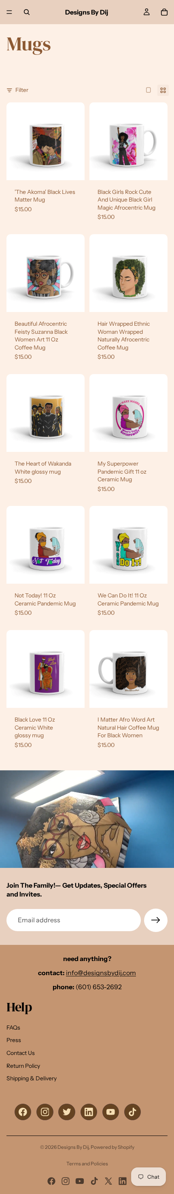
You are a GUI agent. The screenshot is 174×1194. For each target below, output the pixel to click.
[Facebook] (51, 1181)
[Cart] (164, 12)
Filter (21, 90)
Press (13, 1040)
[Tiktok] (94, 1181)
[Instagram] (65, 1181)
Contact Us (20, 1053)
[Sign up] (156, 920)
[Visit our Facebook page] (23, 1112)
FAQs (13, 1027)
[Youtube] (80, 1181)
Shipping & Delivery (31, 1078)
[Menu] (9, 12)
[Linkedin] (122, 1181)
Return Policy (23, 1065)
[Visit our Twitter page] (66, 1112)
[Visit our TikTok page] (132, 1112)
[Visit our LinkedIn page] (89, 1112)
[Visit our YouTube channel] (110, 1112)
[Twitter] (108, 1181)
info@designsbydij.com (101, 973)
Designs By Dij (73, 1147)
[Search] (27, 12)
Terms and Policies (87, 1164)
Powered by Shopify (112, 1147)
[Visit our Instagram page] (44, 1112)
